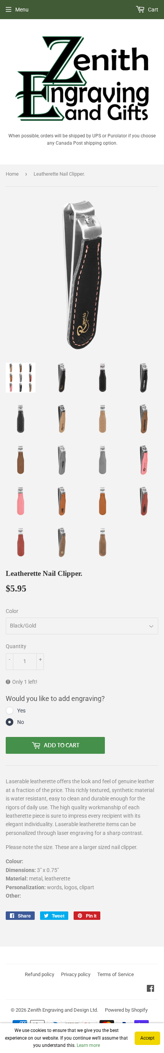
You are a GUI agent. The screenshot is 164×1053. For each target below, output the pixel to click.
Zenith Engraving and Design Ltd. (62, 1010)
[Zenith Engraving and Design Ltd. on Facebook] (150, 989)
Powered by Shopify (126, 1010)
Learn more (88, 1045)
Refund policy (39, 974)
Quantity (16, 646)
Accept (147, 1038)
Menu (22, 10)
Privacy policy (75, 974)
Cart (152, 10)
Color (12, 611)
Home (12, 174)
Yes (21, 710)
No (20, 722)
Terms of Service (115, 974)
